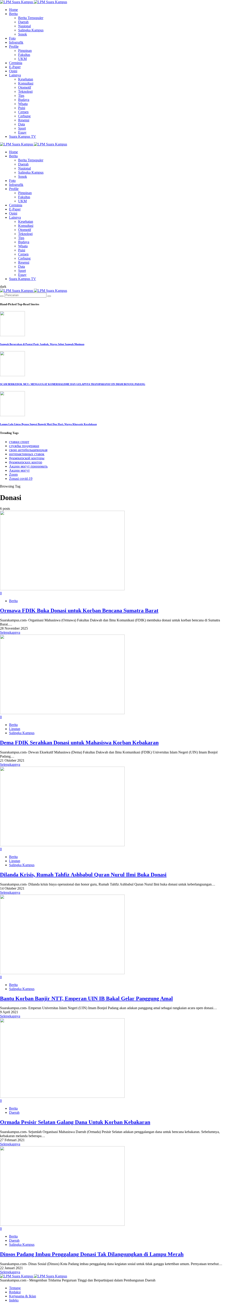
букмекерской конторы (26, 458)
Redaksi (15, 1292)
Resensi (23, 120)
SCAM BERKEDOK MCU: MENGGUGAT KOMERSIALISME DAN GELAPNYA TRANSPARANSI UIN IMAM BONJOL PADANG (72, 384)
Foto (12, 38)
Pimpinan (25, 51)
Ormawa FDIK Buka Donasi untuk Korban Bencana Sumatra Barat (79, 610)
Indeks (14, 1300)
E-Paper (15, 67)
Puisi (21, 108)
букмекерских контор (25, 462)
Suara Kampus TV (22, 136)
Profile (14, 46)
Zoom (13, 474)
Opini (13, 71)
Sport (22, 128)
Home (13, 10)
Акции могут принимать (28, 466)
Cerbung (24, 116)
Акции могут (19, 470)
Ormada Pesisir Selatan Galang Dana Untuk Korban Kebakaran (75, 1122)
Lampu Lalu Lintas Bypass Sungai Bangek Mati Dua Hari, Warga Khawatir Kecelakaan (48, 424)
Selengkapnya (10, 632)
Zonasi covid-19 (20, 478)
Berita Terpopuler (30, 18)
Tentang (15, 1288)
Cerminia (15, 63)
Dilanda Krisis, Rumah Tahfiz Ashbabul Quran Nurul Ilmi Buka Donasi (83, 875)
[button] (3, 286)
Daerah (23, 22)
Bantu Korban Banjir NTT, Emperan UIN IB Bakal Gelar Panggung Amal (86, 998)
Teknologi (25, 91)
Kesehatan (25, 79)
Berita (13, 14)
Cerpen (23, 112)
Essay (22, 132)
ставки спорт (19, 442)
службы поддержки (24, 446)
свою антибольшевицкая (28, 450)
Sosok (22, 34)
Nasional (24, 26)
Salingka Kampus (31, 30)
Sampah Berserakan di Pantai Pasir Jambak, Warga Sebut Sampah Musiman (42, 344)
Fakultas (24, 55)
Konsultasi (25, 83)
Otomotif (24, 87)
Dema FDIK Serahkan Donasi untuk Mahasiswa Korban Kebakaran (79, 743)
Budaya (23, 100)
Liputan (14, 729)
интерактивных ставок (26, 454)
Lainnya (15, 75)
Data (21, 124)
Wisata (23, 104)
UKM (22, 59)
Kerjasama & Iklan (22, 1296)
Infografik (16, 42)
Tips (21, 96)
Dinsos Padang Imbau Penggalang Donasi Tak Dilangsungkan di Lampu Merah (92, 1254)
